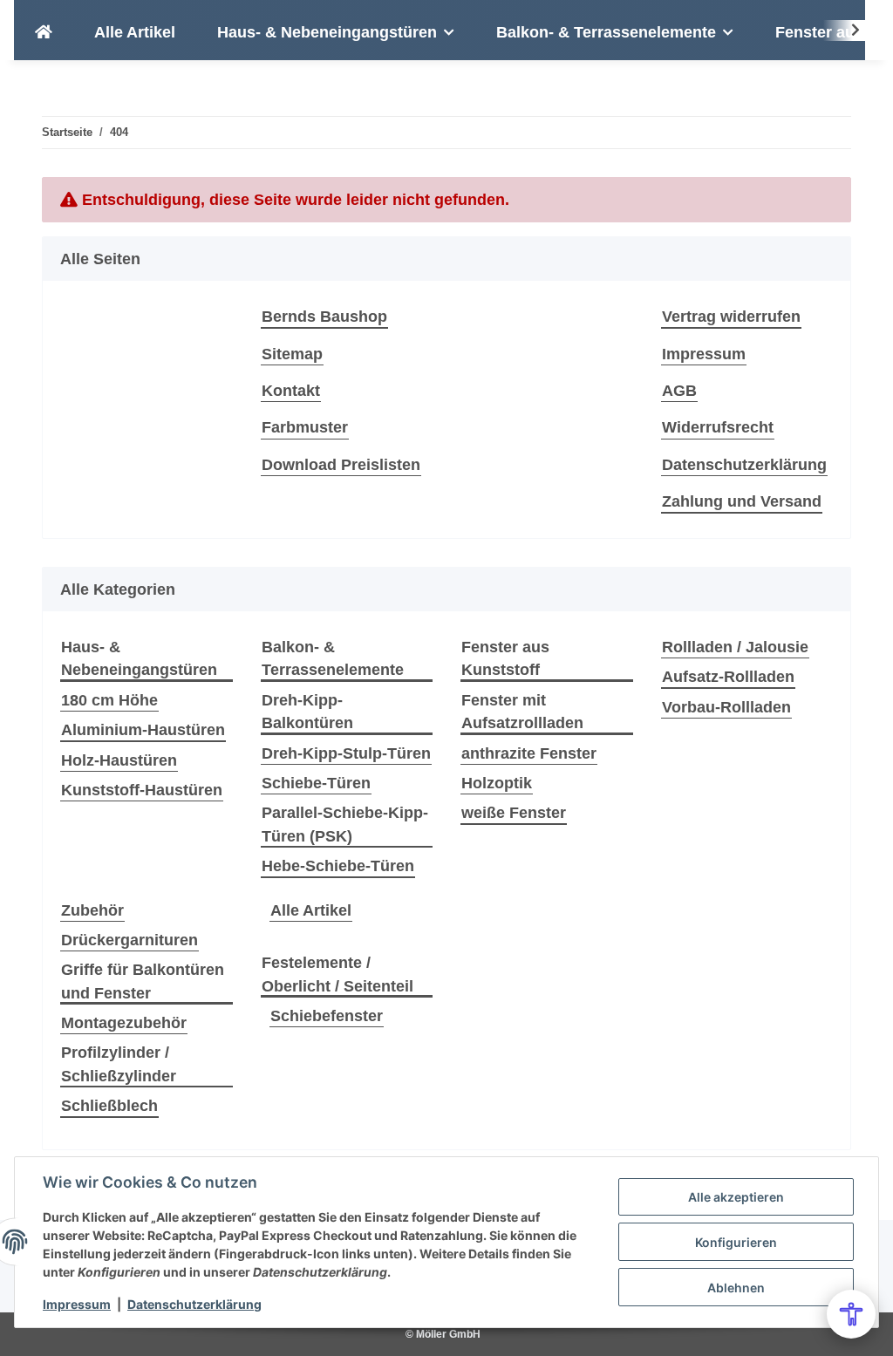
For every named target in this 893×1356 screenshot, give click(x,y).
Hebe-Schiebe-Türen (338, 866)
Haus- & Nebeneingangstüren (139, 658)
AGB (679, 390)
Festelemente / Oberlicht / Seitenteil (337, 974)
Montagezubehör (124, 1023)
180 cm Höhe (109, 700)
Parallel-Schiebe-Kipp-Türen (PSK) (345, 824)
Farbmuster (305, 427)
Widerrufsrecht (718, 427)
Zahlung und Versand (741, 501)
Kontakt (291, 390)
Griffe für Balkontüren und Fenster (142, 981)
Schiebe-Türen (316, 783)
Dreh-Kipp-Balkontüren (307, 712)
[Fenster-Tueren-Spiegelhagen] (43, 32)
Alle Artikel (310, 910)
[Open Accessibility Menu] (851, 1314)
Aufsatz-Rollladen (728, 676)
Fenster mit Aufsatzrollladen (522, 712)
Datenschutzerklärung (194, 1304)
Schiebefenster (326, 1016)
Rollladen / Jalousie (735, 647)
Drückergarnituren (129, 940)
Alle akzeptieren (736, 1196)
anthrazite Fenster (528, 753)
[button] (844, 30)
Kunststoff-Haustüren (141, 790)
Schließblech (109, 1105)
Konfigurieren (736, 1242)
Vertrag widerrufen (731, 316)
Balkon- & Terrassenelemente (333, 658)
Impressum (77, 1304)
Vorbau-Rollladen (726, 707)
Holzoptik (496, 783)
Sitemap (292, 354)
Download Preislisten (341, 465)
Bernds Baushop (324, 316)
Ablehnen (736, 1287)
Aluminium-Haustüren (143, 730)
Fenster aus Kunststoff (505, 658)
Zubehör (92, 910)
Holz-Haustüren (119, 760)
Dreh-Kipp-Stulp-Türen (346, 753)
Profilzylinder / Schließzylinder (118, 1064)
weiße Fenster (513, 812)
